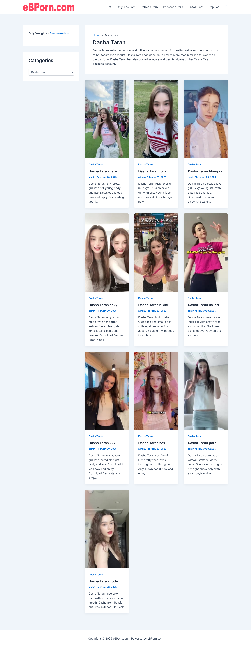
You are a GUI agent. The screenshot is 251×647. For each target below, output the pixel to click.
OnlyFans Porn (126, 7)
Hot (109, 7)
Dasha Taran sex (151, 443)
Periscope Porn (173, 7)
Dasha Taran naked (203, 305)
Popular (214, 7)
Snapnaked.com (60, 33)
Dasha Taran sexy (103, 305)
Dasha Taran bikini (153, 305)
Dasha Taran (96, 164)
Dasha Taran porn (202, 443)
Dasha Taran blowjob (205, 171)
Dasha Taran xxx (102, 443)
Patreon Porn (149, 7)
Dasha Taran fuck (152, 171)
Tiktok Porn (195, 7)
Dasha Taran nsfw (103, 171)
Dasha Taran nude (103, 581)
